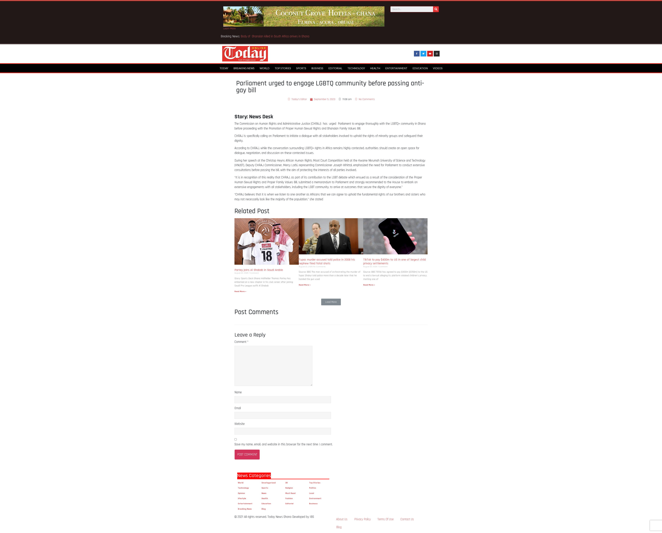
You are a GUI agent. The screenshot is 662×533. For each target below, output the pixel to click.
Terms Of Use (386, 519)
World (264, 68)
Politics (312, 488)
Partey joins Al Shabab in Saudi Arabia (258, 270)
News (264, 493)
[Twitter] (423, 54)
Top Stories (283, 68)
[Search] (436, 9)
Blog (264, 509)
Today (223, 68)
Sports (301, 68)
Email (237, 408)
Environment (315, 498)
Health (375, 68)
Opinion (241, 493)
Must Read (290, 493)
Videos (438, 68)
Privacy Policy (362, 519)
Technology (356, 68)
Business (317, 68)
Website (239, 424)
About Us (341, 519)
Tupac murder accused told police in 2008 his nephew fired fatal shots (327, 261)
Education (420, 68)
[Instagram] (437, 54)
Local (311, 493)
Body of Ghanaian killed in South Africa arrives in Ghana (275, 36)
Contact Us (407, 519)
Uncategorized (269, 483)
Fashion (289, 498)
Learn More (229, 28)
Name (238, 392)
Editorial (335, 68)
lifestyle (242, 498)
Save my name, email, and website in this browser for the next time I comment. (283, 444)
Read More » (240, 291)
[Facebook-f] (417, 54)
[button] (331, 302)
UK (286, 483)
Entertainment (396, 68)
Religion (289, 488)
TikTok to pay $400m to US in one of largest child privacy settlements (394, 261)
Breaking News (243, 68)
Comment (241, 342)
